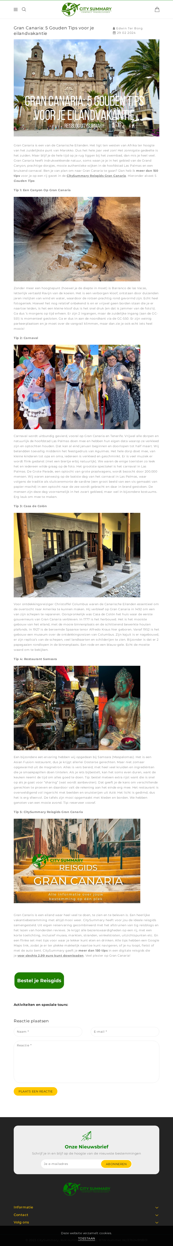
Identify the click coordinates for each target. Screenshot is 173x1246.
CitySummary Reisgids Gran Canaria (96, 176)
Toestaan (86, 1238)
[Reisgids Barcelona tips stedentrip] (39, 980)
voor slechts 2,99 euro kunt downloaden (51, 955)
